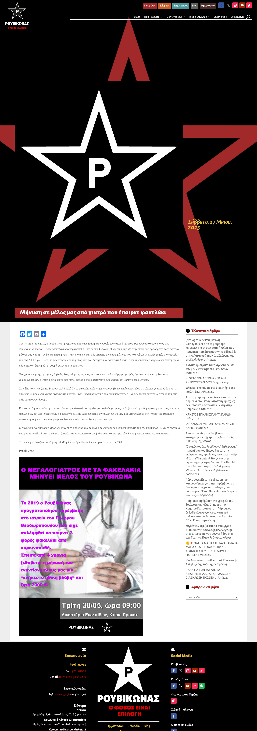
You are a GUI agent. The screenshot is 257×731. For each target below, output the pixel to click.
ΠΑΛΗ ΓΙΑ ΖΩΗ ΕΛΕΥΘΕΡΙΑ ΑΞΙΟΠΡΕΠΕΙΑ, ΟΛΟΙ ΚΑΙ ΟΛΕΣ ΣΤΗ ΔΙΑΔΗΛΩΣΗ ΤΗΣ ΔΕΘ (208, 573)
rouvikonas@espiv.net (72, 677)
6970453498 (62, 694)
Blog (147, 726)
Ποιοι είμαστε (151, 17)
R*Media (133, 726)
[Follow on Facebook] (221, 5)
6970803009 (78, 671)
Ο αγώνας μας (174, 17)
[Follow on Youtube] (242, 5)
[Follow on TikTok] (249, 5)
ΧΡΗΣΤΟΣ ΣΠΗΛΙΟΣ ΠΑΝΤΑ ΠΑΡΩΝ (208, 414)
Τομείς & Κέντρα (198, 17)
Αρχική (136, 17)
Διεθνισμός (220, 17)
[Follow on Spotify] (202, 686)
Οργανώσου (115, 726)
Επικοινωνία (237, 17)
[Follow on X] (228, 5)
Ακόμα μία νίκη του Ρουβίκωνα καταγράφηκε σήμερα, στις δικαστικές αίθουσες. (210, 437)
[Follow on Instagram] (235, 5)
